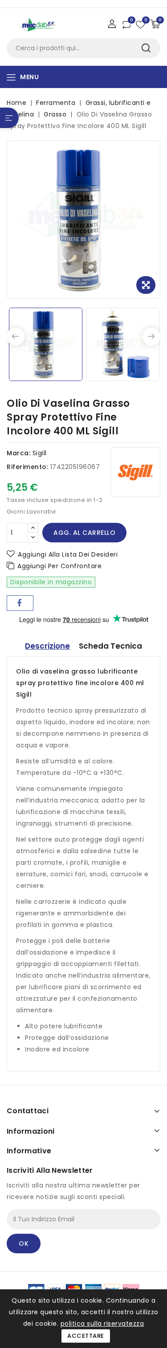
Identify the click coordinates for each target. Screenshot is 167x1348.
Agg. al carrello (84, 532)
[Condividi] (20, 603)
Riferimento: (27, 466)
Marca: (18, 453)
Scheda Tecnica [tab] (110, 646)
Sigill (40, 453)
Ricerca (146, 48)
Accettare (85, 1336)
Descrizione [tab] (47, 646)
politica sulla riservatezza (102, 1323)
